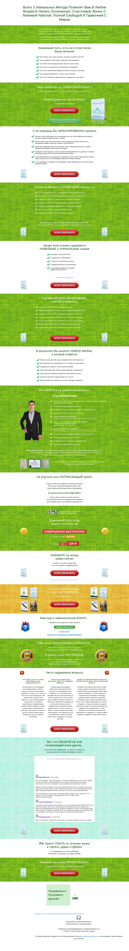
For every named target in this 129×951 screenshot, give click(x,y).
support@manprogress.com (91, 936)
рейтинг (80, 758)
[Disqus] (64, 797)
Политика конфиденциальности (63, 913)
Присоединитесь (50, 758)
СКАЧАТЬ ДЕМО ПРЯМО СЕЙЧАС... (64, 121)
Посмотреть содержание (64, 277)
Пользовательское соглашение (43, 913)
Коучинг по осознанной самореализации (64, 635)
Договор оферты (79, 913)
